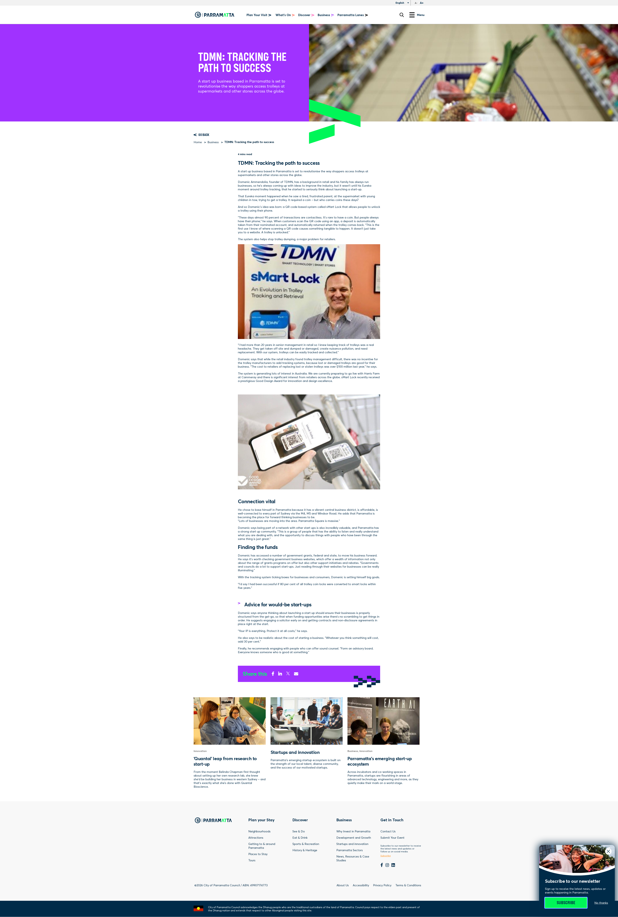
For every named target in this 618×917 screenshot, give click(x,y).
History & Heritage (304, 850)
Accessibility (361, 885)
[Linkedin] (280, 673)
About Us (343, 885)
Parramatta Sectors (349, 850)
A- (416, 3)
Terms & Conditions (408, 885)
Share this (255, 674)
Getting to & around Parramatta (261, 846)
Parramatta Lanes (350, 15)
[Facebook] (273, 673)
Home (198, 142)
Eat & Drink (300, 837)
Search (402, 15)
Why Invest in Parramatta (353, 831)
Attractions (255, 837)
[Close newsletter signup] (608, 851)
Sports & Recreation (305, 844)
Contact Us (388, 831)
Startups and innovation (352, 844)
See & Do (298, 831)
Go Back (203, 135)
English (399, 2)
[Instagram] (387, 865)
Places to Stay (257, 854)
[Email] (296, 673)
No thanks (601, 903)
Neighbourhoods (259, 831)
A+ (422, 3)
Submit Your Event (392, 837)
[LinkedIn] (393, 865)
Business (213, 142)
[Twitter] (288, 673)
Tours (251, 860)
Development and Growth (353, 837)
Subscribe (566, 902)
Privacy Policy (382, 885)
